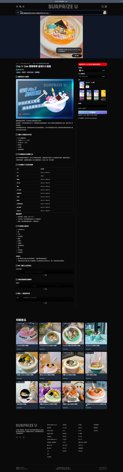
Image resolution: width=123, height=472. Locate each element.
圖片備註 (77, 55)
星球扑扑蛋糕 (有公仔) (25, 63)
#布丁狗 (80, 439)
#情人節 (64, 448)
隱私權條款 (96, 424)
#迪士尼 (80, 427)
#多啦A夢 (80, 451)
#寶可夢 (64, 436)
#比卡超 (80, 436)
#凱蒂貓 (64, 424)
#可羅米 (80, 424)
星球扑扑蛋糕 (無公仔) (52, 439)
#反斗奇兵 (65, 445)
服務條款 (96, 427)
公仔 (48, 451)
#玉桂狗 (64, 439)
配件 (48, 454)
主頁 (17, 63)
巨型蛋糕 (49, 457)
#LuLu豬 (65, 427)
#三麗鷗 (80, 433)
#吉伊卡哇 (80, 445)
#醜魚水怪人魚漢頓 (82, 442)
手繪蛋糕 (49, 436)
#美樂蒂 (64, 433)
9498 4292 (94, 118)
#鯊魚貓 (64, 451)
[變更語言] (20, 6)
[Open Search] (102, 6)
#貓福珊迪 (80, 448)
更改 (87, 86)
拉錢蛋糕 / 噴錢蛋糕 (51, 442)
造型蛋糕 (49, 427)
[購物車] (105, 6)
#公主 (64, 430)
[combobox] (92, 70)
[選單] (17, 6)
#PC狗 (79, 430)
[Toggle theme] (23, 6)
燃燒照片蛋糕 (50, 433)
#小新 (64, 442)
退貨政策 (96, 430)
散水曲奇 (49, 448)
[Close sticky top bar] (121, 1)
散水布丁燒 (49, 445)
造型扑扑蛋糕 (50, 430)
